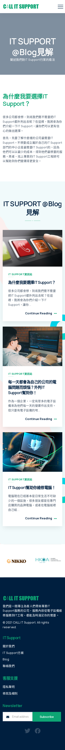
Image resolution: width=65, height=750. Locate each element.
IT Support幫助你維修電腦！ (31, 487)
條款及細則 (10, 693)
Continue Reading (38, 313)
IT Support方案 (13, 653)
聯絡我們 (9, 666)
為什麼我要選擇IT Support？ (31, 282)
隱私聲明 (9, 687)
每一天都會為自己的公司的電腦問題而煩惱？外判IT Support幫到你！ (32, 387)
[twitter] (28, 730)
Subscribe (47, 717)
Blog (6, 659)
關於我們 (9, 646)
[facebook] (38, 730)
